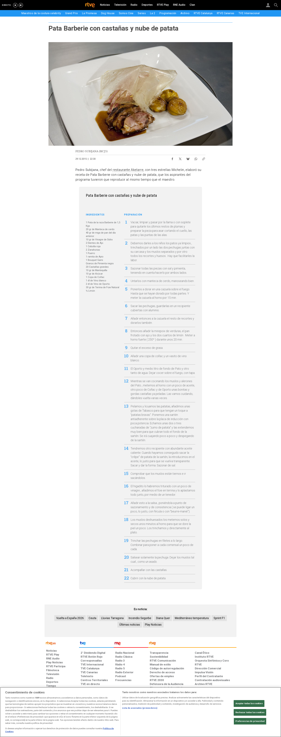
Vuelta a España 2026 (70, 618)
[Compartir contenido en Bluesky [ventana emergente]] (188, 158)
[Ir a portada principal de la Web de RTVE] (62, 643)
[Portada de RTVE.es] (90, 5)
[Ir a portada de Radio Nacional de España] (131, 644)
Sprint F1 (219, 618)
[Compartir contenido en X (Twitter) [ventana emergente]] (180, 158)
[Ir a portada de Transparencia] (192, 644)
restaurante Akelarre (127, 170)
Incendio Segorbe (139, 618)
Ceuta (92, 618)
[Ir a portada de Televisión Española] (96, 644)
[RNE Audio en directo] (20, 5)
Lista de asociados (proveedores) (139, 708)
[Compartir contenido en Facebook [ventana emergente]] (172, 158)
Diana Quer (163, 618)
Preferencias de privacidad (250, 721)
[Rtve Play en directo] (15, 5)
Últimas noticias (129, 624)
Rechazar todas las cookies (249, 712)
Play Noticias (153, 624)
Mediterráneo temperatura (192, 618)
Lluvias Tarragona (112, 618)
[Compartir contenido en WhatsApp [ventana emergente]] (196, 158)
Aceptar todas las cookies (249, 703)
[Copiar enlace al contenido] (203, 158)
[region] (140, 712)
